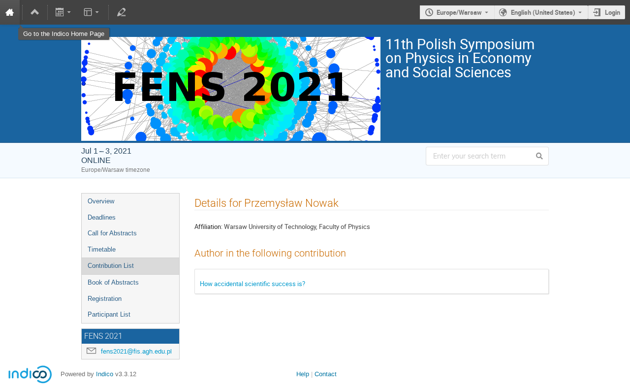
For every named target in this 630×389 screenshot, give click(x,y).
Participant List (109, 314)
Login (612, 12)
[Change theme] (92, 12)
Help (302, 374)
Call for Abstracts (112, 233)
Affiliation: (208, 226)
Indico (104, 374)
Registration (105, 298)
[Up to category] (35, 12)
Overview (101, 201)
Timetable (102, 249)
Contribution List (111, 265)
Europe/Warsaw (459, 12)
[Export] (64, 12)
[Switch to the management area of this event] (121, 12)
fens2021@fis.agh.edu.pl (136, 351)
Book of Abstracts (113, 282)
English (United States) (543, 12)
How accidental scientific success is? (252, 283)
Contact (326, 374)
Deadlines (102, 217)
